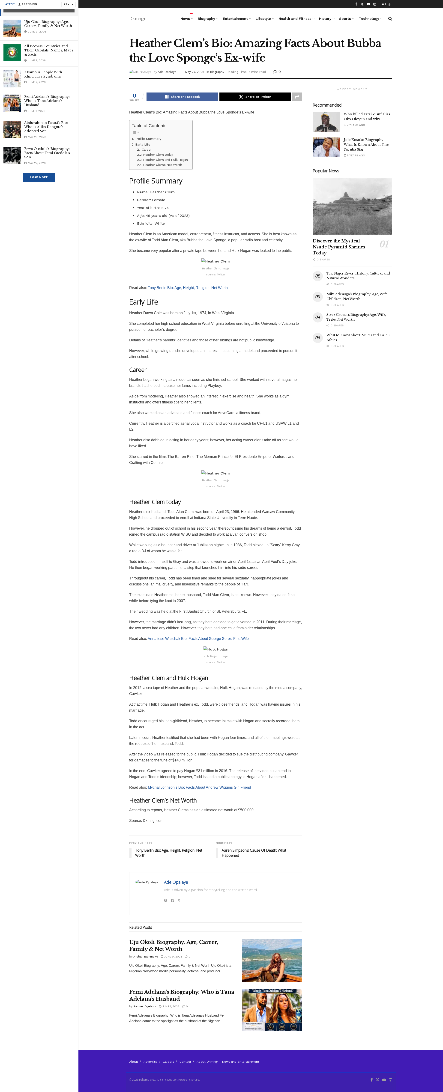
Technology (369, 19)
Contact (185, 1061)
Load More (39, 177)
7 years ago (355, 125)
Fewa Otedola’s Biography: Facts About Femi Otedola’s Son (47, 153)
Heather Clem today (158, 154)
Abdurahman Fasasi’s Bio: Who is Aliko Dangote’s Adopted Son (46, 127)
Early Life (142, 144)
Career (147, 149)
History (325, 19)
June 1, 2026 (170, 1006)
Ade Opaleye (167, 72)
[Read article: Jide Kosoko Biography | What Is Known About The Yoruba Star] (326, 147)
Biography (206, 19)
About (133, 1061)
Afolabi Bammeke (145, 956)
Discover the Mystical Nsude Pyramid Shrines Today (339, 247)
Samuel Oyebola (144, 1006)
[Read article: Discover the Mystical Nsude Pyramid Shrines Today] (352, 206)
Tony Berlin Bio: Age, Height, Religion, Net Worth (188, 288)
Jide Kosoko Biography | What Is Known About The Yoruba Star (366, 145)
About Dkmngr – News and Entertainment (228, 1061)
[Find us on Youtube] (368, 4)
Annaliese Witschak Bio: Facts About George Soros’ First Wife (198, 639)
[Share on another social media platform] (297, 96)
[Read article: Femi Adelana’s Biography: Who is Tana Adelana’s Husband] (272, 1010)
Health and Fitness (295, 19)
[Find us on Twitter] (362, 4)
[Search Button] (390, 18)
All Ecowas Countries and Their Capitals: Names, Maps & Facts (48, 50)
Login (388, 4)
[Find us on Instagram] (374, 4)
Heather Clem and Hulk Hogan (165, 159)
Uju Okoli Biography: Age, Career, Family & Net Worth (48, 24)
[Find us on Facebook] (356, 4)
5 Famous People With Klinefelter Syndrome (43, 74)
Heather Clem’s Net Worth (162, 165)
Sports (345, 19)
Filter (67, 4)
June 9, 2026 (172, 956)
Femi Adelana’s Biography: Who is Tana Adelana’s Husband (47, 101)
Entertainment (235, 19)
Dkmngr (137, 18)
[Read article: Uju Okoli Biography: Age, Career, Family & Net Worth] (272, 960)
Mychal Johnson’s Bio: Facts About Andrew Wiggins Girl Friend (199, 787)
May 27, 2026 (194, 72)
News (185, 19)
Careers (168, 1061)
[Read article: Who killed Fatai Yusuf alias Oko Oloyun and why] (326, 122)
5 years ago (355, 155)
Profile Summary (148, 139)
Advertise (151, 1061)
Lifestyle (263, 19)
